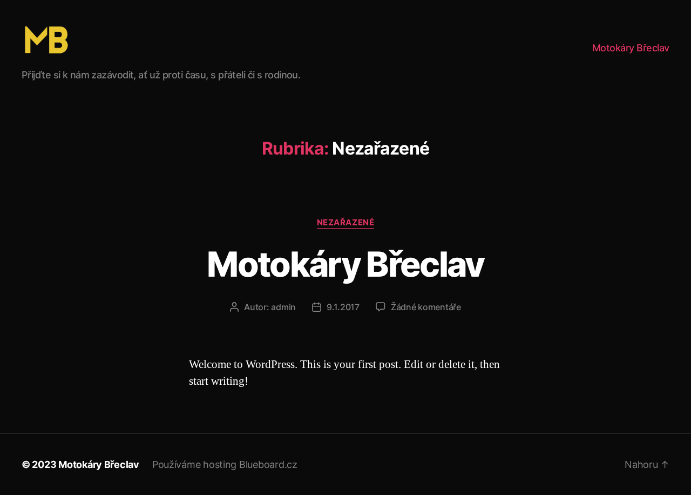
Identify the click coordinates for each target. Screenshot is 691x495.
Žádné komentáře (426, 307)
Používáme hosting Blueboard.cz (224, 464)
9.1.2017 (343, 307)
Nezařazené (346, 223)
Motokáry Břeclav (630, 47)
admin (283, 307)
